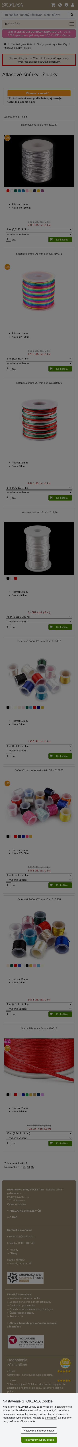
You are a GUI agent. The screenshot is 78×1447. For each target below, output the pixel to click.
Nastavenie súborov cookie (39, 1430)
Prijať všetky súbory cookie (39, 1439)
